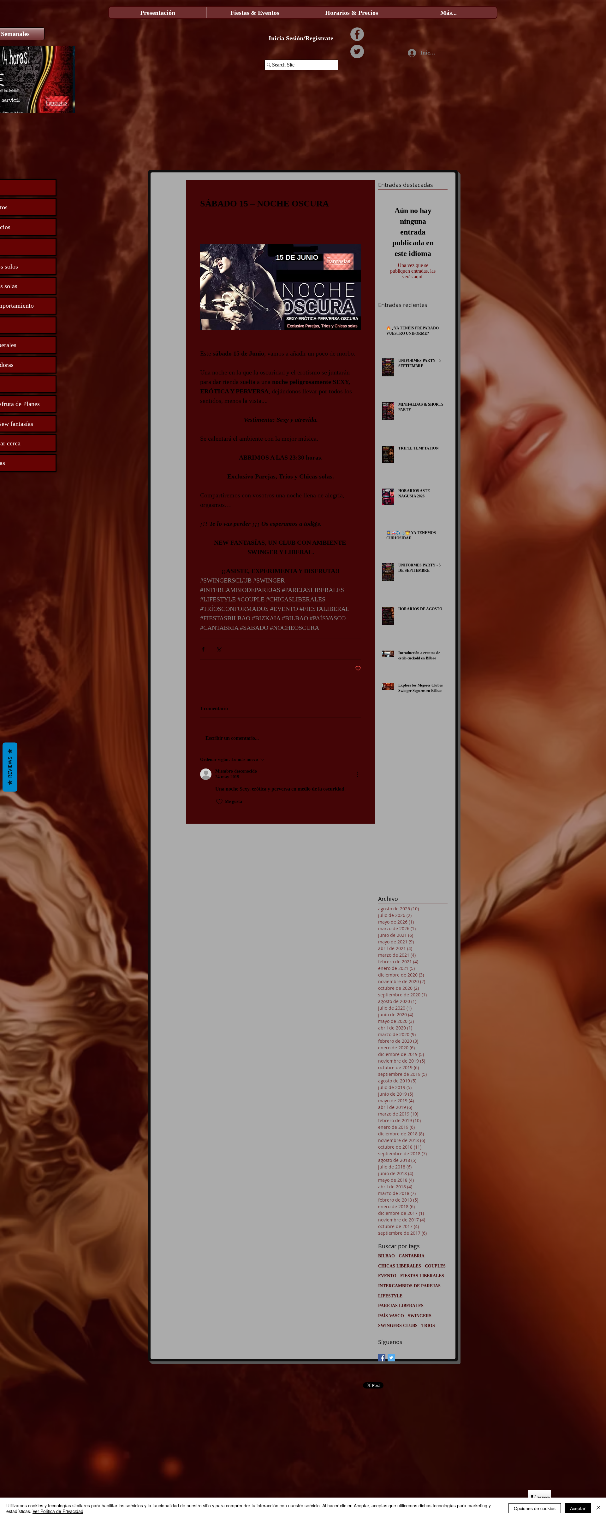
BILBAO (386, 1256)
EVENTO (387, 1275)
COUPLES (435, 1266)
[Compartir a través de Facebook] (203, 649)
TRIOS (428, 1325)
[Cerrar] (598, 1508)
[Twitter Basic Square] (391, 1357)
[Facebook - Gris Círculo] (357, 34)
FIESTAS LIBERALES (422, 1275)
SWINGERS (419, 1315)
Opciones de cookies (535, 1508)
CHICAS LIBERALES (399, 1266)
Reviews (10, 767)
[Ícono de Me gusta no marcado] (219, 801)
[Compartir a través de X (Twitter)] (219, 649)
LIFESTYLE (390, 1296)
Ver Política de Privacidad (58, 1511)
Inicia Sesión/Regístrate (301, 38)
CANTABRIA (412, 1256)
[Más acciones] (357, 774)
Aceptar (577, 1508)
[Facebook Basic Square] (381, 1357)
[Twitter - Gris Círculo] (357, 51)
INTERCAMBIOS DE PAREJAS (409, 1286)
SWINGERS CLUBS (398, 1325)
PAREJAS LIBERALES (401, 1305)
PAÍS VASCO (391, 1315)
